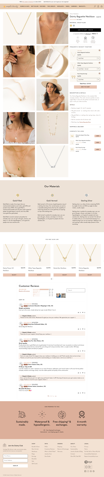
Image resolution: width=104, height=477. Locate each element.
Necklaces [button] (60, 6)
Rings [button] (67, 6)
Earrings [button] (74, 6)
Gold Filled (71, 26)
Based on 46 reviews (24, 291)
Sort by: (22, 299)
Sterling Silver (74, 26)
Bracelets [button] (82, 6)
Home (71, 13)
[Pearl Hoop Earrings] (99, 73)
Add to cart (85, 30)
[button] (95, 6)
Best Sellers (35, 6)
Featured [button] (42, 6)
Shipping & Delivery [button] (77, 126)
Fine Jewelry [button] (51, 6)
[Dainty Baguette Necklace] (99, 50)
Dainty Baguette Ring (85, 122)
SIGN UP (15, 465)
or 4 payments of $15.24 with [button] (82, 33)
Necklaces (76, 13)
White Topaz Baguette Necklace (85, 63)
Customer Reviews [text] (29, 286)
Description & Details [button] (78, 93)
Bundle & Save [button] (24, 6)
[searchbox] (76, 290)
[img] (27, 304)
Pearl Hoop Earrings (82, 73)
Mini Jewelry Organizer (27, 1)
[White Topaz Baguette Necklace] (99, 62)
